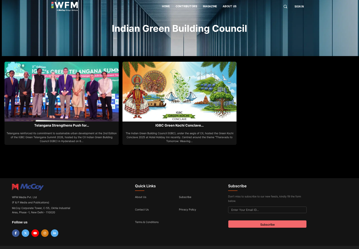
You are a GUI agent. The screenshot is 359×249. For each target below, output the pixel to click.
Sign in (299, 6)
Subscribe (185, 197)
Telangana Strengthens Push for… (61, 125)
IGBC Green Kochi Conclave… (179, 125)
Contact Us (142, 209)
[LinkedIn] (54, 233)
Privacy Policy (187, 209)
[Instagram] (45, 233)
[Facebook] (15, 233)
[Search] (285, 6)
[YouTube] (35, 233)
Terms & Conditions (147, 222)
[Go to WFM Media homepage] (64, 6)
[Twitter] (25, 233)
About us (140, 197)
